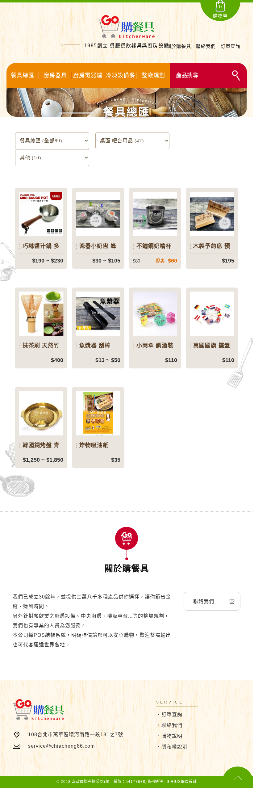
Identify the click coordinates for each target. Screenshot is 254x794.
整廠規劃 (153, 75)
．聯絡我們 (169, 725)
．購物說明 (169, 736)
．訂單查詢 (169, 714)
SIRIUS (174, 781)
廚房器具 (55, 75)
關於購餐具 (178, 46)
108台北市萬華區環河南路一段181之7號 (75, 734)
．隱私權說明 (172, 747)
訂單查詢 (230, 46)
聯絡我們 (206, 46)
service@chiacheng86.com (61, 746)
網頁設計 (189, 781)
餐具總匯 (22, 75)
